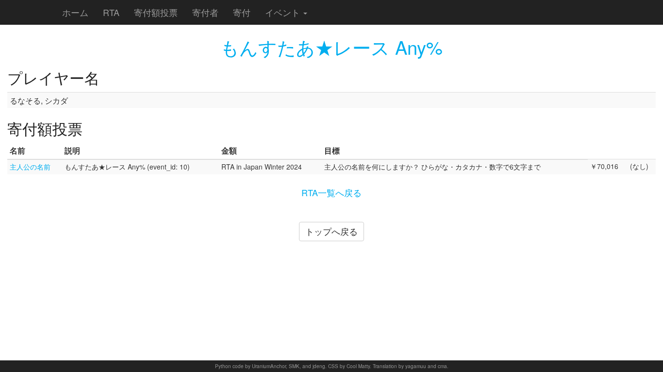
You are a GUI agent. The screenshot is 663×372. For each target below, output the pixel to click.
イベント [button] (283, 12)
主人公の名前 (30, 166)
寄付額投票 (156, 12)
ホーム (75, 12)
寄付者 (205, 12)
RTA (111, 12)
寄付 (241, 12)
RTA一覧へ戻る (331, 192)
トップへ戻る (331, 231)
